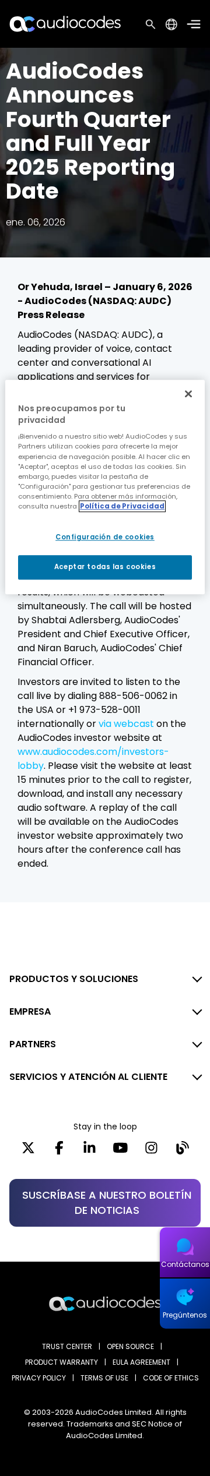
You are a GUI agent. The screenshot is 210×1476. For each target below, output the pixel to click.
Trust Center (67, 1346)
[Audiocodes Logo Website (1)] (65, 23)
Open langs (171, 24)
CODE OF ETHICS (171, 1378)
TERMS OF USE (104, 1378)
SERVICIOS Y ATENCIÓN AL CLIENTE (88, 1076)
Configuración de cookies (105, 537)
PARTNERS (32, 1044)
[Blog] (182, 1151)
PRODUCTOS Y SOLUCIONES (73, 979)
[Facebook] (59, 1151)
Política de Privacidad (122, 506)
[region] (105, 487)
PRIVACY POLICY (39, 1378)
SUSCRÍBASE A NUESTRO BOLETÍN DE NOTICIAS (106, 1202)
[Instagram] (151, 1151)
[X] (28, 1151)
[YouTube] (120, 1151)
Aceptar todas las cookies (105, 566)
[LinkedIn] (89, 1151)
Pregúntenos (185, 1315)
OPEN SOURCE (130, 1346)
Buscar (150, 24)
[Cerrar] (188, 394)
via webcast (126, 723)
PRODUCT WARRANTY (61, 1362)
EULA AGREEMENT (141, 1362)
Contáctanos (185, 1264)
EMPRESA (30, 1011)
